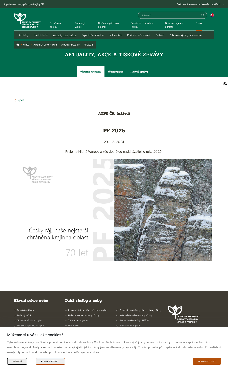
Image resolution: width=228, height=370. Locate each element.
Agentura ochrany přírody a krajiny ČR (24, 4)
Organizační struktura (93, 35)
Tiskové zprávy (139, 72)
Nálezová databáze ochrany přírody (136, 315)
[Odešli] (203, 15)
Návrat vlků (73, 325)
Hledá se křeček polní (130, 325)
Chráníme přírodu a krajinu (29, 320)
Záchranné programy (78, 320)
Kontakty (24, 35)
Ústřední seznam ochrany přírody (83, 315)
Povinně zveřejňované (138, 35)
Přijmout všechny (206, 361)
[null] (19, 100)
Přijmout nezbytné (50, 361)
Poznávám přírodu (25, 310)
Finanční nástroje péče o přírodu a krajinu (87, 310)
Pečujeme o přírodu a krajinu (30, 325)
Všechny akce (115, 72)
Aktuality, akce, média (64, 35)
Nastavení (17, 361)
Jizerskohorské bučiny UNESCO (134, 320)
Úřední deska (41, 35)
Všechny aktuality (90, 72)
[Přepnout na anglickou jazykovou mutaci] (212, 15)
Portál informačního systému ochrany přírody (140, 310)
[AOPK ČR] (17, 44)
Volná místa (116, 35)
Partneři (160, 35)
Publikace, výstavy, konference (185, 35)
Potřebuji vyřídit (24, 315)
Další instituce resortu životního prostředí (198, 4)
